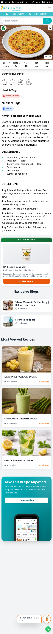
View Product (27, 281)
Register (48, 2)
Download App (28, 500)
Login (37, 2)
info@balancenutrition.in (16, 2)
